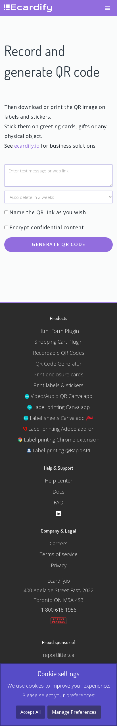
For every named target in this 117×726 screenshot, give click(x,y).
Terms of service (59, 554)
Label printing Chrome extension (60, 439)
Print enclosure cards (58, 374)
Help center (58, 480)
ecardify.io (26, 145)
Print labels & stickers (58, 385)
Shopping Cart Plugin (58, 341)
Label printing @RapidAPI (60, 450)
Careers (59, 543)
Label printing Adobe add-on (61, 428)
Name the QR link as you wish (47, 212)
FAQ (58, 502)
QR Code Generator (58, 363)
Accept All (30, 712)
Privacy (58, 565)
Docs (58, 491)
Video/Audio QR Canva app (60, 396)
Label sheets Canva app (57, 417)
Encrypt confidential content (46, 227)
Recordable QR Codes (58, 352)
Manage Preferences (74, 712)
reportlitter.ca (58, 654)
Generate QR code (58, 244)
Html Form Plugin (58, 330)
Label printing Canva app (61, 407)
